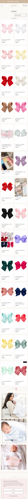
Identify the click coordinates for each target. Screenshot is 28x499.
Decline (13, 492)
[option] (14, 1)
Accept (13, 489)
